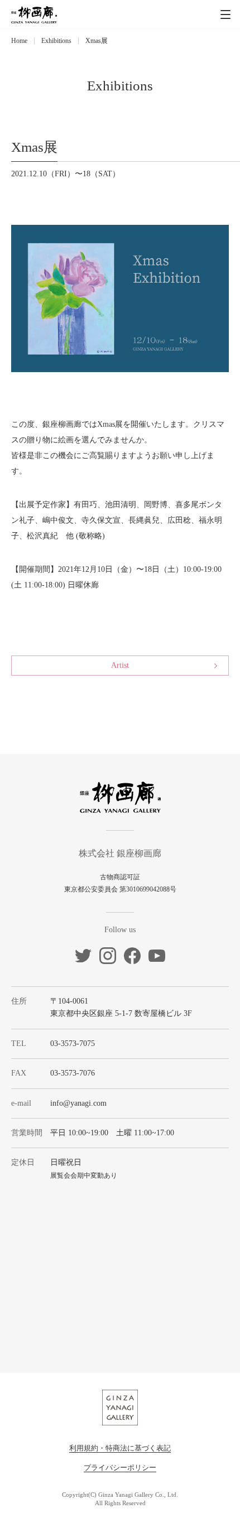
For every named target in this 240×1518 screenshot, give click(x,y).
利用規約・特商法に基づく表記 (120, 1448)
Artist (120, 665)
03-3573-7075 (72, 1043)
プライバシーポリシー (120, 1467)
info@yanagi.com (78, 1103)
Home (19, 41)
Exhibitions (56, 41)
